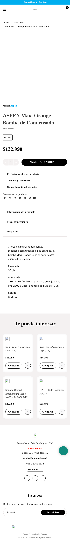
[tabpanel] (35, 272)
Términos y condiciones (18, 180)
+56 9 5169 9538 (35, 463)
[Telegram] (29, 198)
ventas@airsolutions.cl (35, 458)
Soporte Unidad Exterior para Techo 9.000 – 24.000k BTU (16, 394)
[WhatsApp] (19, 198)
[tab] (35, 212)
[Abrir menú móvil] (4, 9)
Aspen (13, 105)
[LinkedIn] (15, 198)
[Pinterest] (24, 198)
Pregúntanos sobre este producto (23, 174)
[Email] (34, 198)
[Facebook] (5, 198)
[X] (10, 198)
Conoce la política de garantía (22, 187)
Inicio (6, 22)
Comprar (13, 365)
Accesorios (18, 22)
